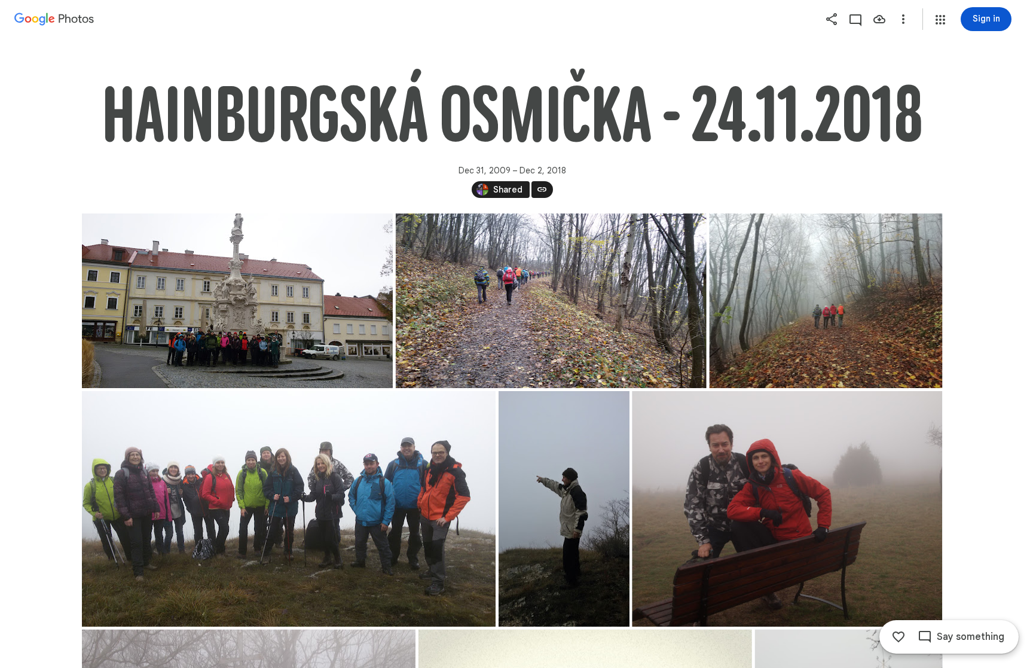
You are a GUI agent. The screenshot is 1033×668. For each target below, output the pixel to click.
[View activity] (855, 19)
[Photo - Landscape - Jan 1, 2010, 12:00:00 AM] (787, 509)
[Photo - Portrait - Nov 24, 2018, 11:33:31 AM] (563, 509)
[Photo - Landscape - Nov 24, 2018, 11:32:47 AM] (289, 509)
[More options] (903, 19)
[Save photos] (879, 19)
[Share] (831, 19)
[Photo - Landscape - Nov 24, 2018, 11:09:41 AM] (550, 300)
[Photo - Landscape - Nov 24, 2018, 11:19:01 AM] (825, 300)
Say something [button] (970, 637)
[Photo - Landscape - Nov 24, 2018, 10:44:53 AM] (237, 300)
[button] (940, 20)
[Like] (898, 637)
